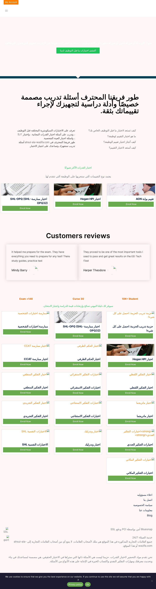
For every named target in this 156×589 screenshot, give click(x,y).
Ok (87, 584)
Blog (149, 515)
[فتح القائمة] (6, 10)
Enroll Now (131, 204)
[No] (152, 580)
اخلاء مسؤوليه (144, 494)
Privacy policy (75, 584)
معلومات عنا (145, 510)
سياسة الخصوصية (142, 505)
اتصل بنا (148, 499)
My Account (11, 2)
